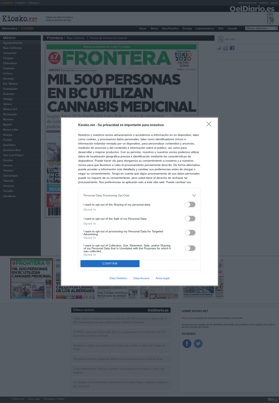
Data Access (141, 278)
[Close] (210, 125)
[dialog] (139, 201)
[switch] (190, 204)
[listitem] (139, 195)
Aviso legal (163, 278)
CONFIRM (110, 263)
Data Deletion (118, 278)
